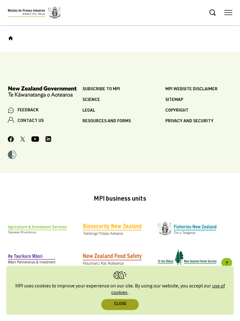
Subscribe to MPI (101, 89)
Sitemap (174, 100)
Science (91, 100)
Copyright (176, 110)
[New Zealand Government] (45, 93)
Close (120, 304)
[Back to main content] (226, 262)
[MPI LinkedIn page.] (48, 140)
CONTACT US (31, 121)
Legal (88, 110)
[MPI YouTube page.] (35, 140)
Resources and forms (106, 121)
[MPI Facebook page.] (11, 140)
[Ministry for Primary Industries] (34, 13)
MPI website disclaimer (191, 89)
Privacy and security (189, 121)
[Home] (10, 38)
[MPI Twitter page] (22, 140)
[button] (12, 155)
